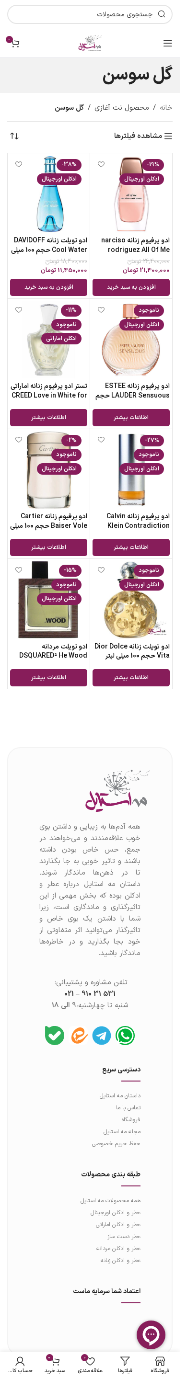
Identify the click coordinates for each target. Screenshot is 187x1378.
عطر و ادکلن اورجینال (115, 1212)
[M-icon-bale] (54, 1035)
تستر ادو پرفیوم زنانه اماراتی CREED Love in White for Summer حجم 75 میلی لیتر (49, 400)
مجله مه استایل (122, 1131)
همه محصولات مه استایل (110, 1200)
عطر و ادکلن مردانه (118, 1248)
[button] (131, 287)
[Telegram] (101, 1035)
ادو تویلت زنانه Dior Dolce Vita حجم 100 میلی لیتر (132, 651)
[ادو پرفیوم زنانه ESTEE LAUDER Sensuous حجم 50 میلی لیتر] (131, 339)
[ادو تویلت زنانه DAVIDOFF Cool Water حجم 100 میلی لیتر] (48, 194)
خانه (166, 108)
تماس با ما (128, 1108)
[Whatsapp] (125, 1035)
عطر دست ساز (123, 1236)
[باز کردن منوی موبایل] (167, 43)
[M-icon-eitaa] (78, 1035)
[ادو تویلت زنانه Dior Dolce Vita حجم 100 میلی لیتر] (131, 599)
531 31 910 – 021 (90, 994)
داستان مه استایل (120, 1096)
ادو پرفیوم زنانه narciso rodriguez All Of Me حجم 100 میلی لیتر (135, 250)
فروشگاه (131, 1120)
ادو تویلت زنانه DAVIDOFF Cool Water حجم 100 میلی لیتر (49, 250)
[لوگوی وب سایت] (90, 42)
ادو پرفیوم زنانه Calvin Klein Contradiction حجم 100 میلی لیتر (138, 526)
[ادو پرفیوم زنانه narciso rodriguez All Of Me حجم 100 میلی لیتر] (131, 194)
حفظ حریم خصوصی (116, 1143)
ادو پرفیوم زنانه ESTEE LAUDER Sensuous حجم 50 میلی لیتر (132, 395)
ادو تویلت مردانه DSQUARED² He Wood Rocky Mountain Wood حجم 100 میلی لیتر (51, 661)
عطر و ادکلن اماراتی (118, 1224)
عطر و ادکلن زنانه (120, 1260)
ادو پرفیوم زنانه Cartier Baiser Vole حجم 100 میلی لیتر (48, 526)
